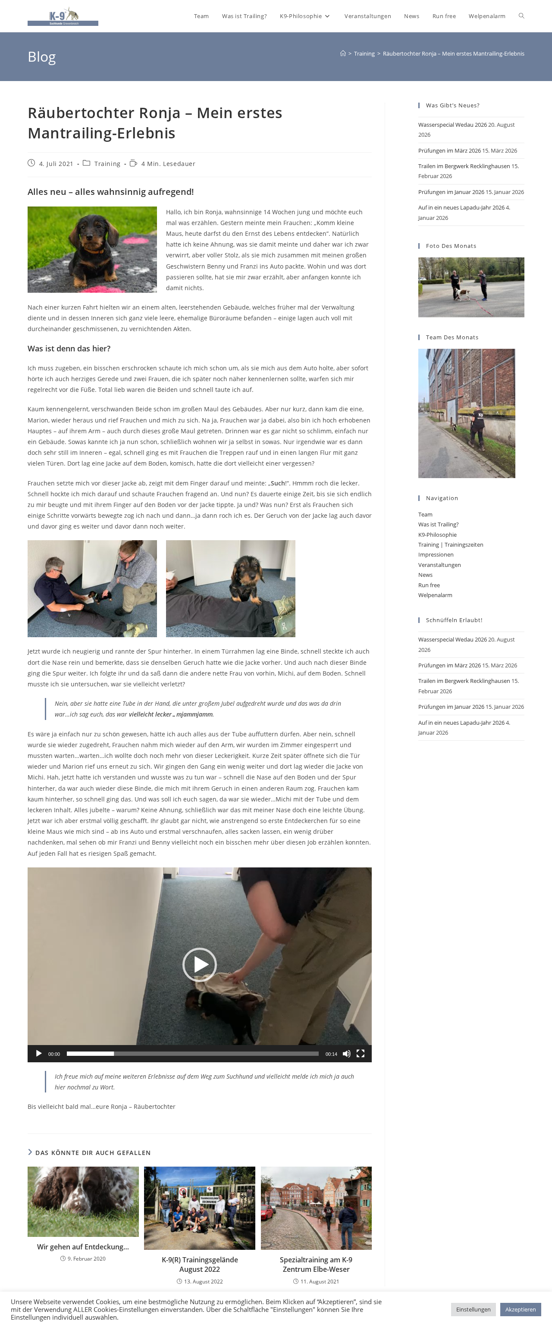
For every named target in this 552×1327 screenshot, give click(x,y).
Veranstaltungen (439, 565)
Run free (429, 585)
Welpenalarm (435, 595)
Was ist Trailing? (438, 524)
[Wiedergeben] (38, 1053)
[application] (200, 964)
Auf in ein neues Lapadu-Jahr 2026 (461, 207)
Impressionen (436, 554)
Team (425, 514)
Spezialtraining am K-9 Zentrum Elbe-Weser (316, 1264)
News (425, 575)
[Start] (343, 53)
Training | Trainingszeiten (450, 544)
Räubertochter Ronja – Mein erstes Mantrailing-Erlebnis (453, 53)
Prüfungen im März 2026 (449, 150)
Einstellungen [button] (473, 1309)
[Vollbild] (360, 1053)
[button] (199, 965)
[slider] (193, 1054)
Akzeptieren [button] (520, 1309)
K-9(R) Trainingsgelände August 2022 (200, 1264)
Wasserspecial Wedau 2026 (452, 124)
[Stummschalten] (346, 1053)
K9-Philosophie (437, 534)
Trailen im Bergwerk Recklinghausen (464, 166)
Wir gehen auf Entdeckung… (83, 1247)
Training (107, 164)
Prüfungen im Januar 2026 (451, 192)
